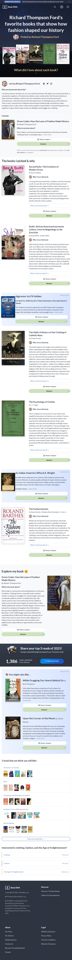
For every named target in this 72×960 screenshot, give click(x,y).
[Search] (54, 7)
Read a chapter (44, 139)
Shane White (35, 235)
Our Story (8, 932)
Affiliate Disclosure (48, 932)
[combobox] (54, 7)
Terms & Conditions (48, 940)
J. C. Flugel (34, 405)
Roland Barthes (36, 512)
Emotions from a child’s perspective (15, 809)
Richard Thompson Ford (45, 36)
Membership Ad (64, 295)
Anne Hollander (36, 173)
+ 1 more (63, 512)
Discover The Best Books (50, 891)
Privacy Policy (46, 936)
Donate (8, 952)
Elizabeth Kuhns (36, 338)
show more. (47, 135)
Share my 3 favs (53, 661)
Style (5, 782)
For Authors (9, 936)
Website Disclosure (48, 944)
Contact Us (9, 944)
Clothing (7, 855)
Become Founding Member (15, 948)
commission (43, 150)
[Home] (11, 7)
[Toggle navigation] (67, 7)
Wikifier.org (21, 897)
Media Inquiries (11, 940)
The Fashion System (38, 509)
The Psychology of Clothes (42, 402)
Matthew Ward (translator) (50, 512)
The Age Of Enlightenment (14, 872)
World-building (8, 823)
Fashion (6, 863)
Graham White (44, 235)
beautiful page (33, 652)
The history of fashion (11, 768)
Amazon (43, 144)
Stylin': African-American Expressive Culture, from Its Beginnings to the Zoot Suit (46, 229)
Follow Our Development (50, 895)
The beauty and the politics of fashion (16, 795)
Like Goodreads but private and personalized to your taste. (43, 2)
